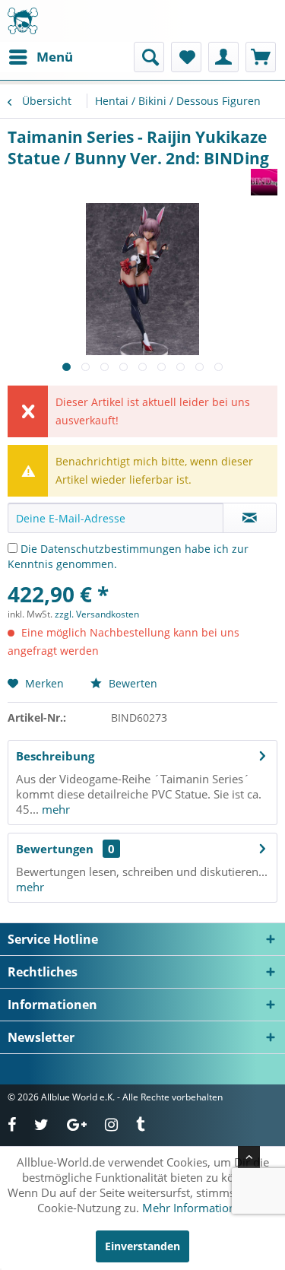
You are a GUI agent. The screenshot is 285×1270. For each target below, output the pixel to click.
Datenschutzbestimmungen (111, 548)
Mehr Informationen (195, 1207)
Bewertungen (54, 848)
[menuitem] (40, 57)
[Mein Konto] (223, 57)
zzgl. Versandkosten (97, 614)
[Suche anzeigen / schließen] (149, 57)
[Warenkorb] (260, 57)
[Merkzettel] (186, 57)
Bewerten (131, 683)
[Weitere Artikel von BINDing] (264, 182)
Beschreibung (55, 756)
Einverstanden (142, 1246)
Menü (54, 56)
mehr (54, 809)
